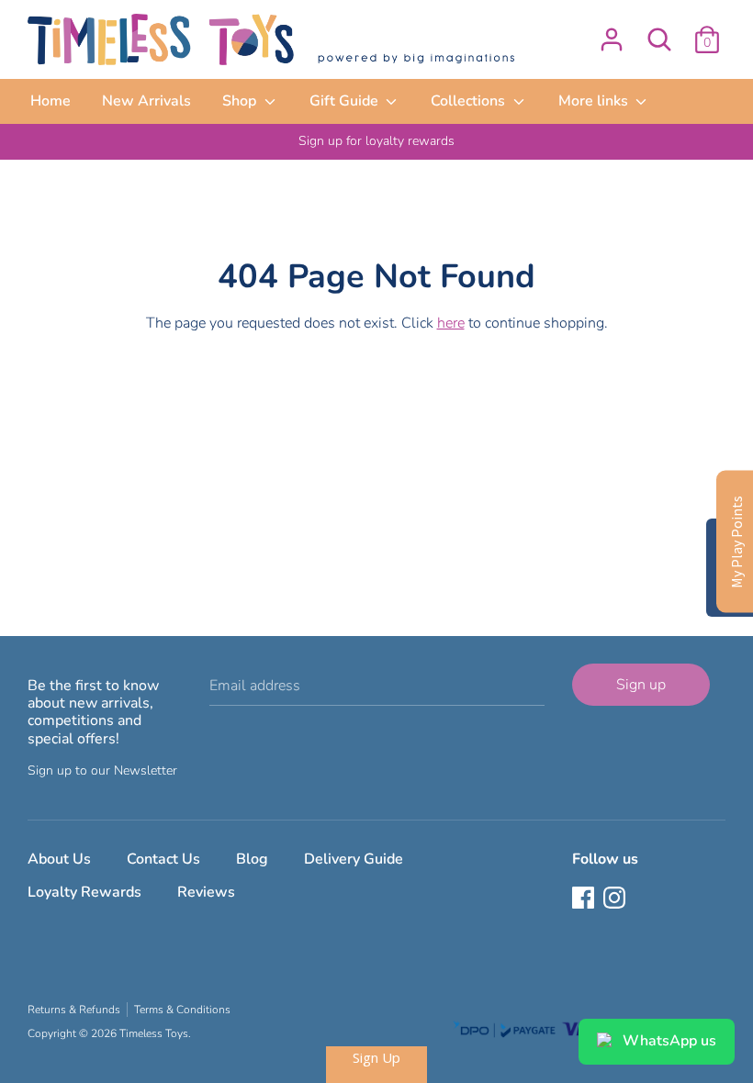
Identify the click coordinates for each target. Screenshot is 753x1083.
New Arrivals (146, 101)
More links (595, 101)
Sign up (641, 685)
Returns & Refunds (74, 1009)
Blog (252, 859)
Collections (470, 101)
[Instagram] (616, 899)
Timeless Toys (153, 1033)
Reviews (206, 892)
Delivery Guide (353, 859)
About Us (59, 859)
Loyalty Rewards (84, 892)
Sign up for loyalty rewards (376, 141)
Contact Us (163, 859)
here (451, 323)
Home (50, 101)
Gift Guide (345, 101)
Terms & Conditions (182, 1009)
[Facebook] (585, 899)
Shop (241, 101)
